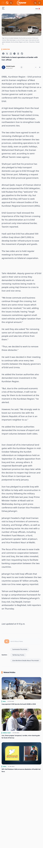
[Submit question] (6, 641)
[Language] (7, 3)
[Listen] (21, 67)
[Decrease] (35, 67)
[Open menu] (3, 8)
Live (37, 9)
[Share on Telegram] (14, 53)
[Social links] (3, 2)
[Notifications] (39, 3)
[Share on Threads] (18, 53)
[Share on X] (7, 53)
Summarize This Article (19, 649)
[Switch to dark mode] (35, 3)
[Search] (11, 3)
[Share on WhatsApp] (10, 53)
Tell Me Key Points (18, 655)
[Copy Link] (22, 53)
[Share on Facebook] (3, 53)
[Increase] (39, 67)
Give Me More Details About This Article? (25, 660)
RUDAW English (10, 66)
